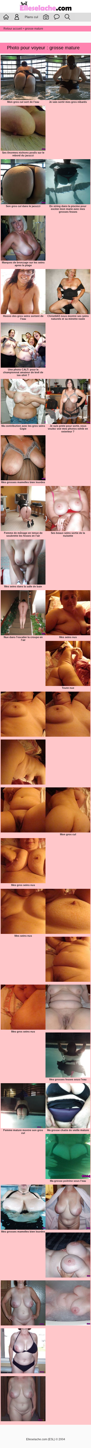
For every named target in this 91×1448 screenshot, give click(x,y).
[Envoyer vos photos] (46, 17)
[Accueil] (45, 11)
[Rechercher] (67, 17)
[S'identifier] (17, 17)
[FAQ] (57, 17)
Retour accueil (13, 28)
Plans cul (31, 17)
